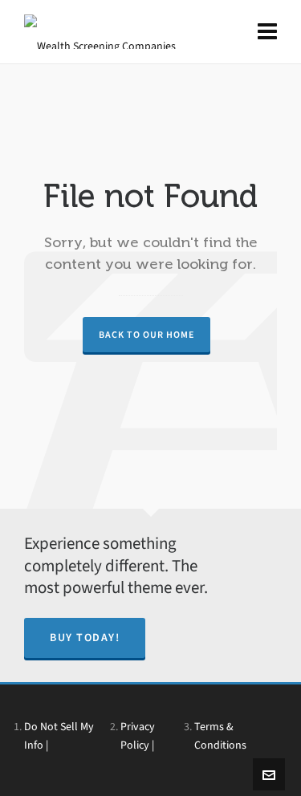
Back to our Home (146, 334)
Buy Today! (85, 637)
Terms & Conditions (220, 735)
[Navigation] (267, 32)
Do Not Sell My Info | (59, 735)
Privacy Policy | (137, 735)
